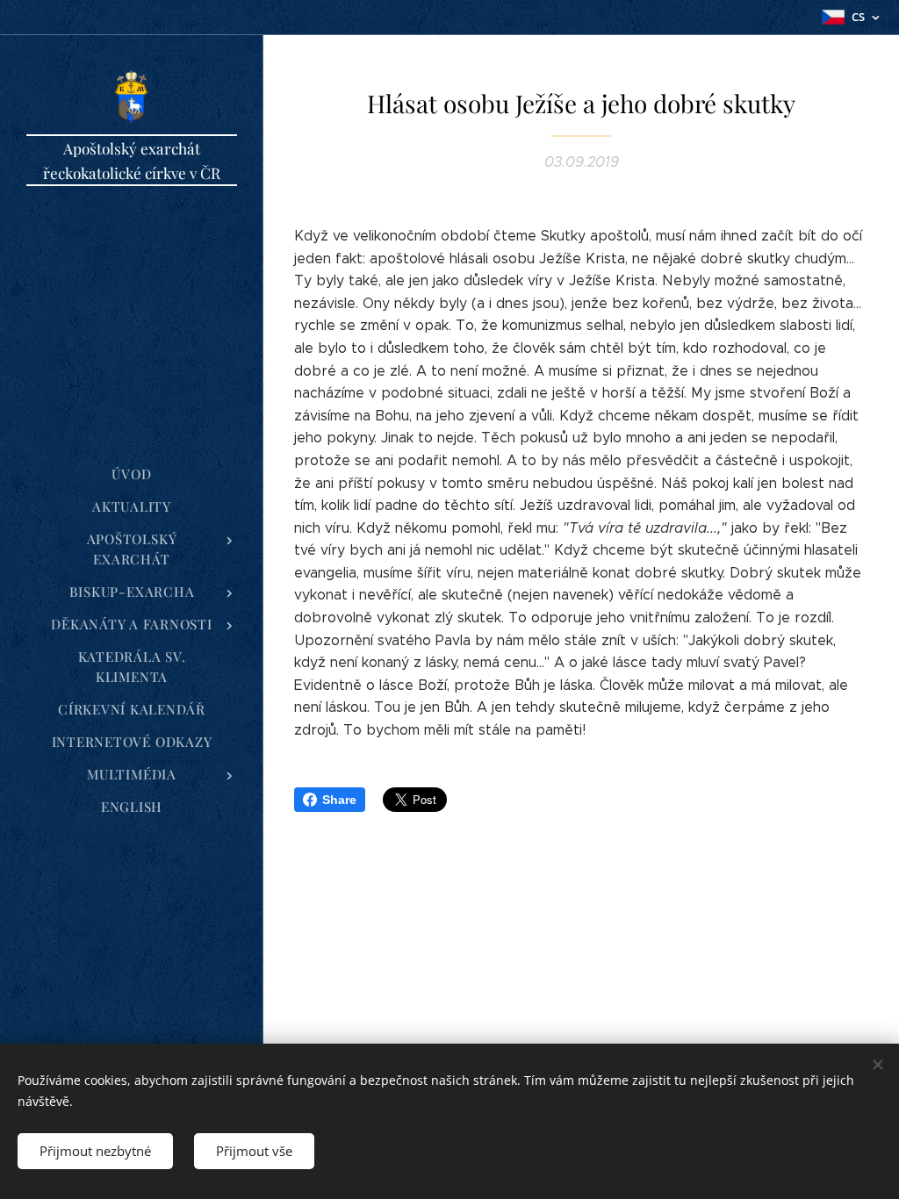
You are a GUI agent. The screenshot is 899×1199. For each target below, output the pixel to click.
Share (339, 800)
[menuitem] (131, 474)
